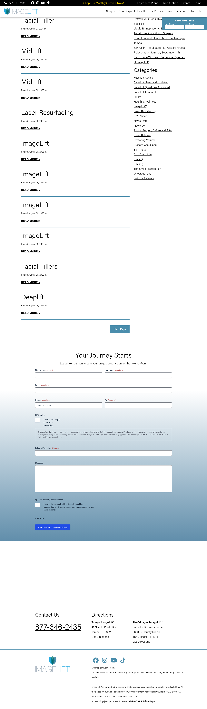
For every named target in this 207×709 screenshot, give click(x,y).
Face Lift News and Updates (151, 82)
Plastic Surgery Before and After (153, 130)
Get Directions (100, 637)
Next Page (120, 329)
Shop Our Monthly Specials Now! (103, 3)
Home (197, 3)
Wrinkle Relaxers (144, 178)
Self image (140, 149)
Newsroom (140, 125)
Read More (29, 36)
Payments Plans (147, 3)
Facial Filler (37, 20)
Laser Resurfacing (47, 112)
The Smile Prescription (147, 168)
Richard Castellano (145, 145)
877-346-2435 (16, 3)
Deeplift (32, 296)
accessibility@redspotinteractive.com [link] (109, 701)
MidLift (31, 50)
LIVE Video (140, 116)
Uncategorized (142, 173)
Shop (201, 11)
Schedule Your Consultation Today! (53, 527)
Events (185, 3)
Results (141, 11)
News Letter (141, 121)
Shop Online (170, 3)
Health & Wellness (145, 101)
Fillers (137, 97)
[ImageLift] (21, 11)
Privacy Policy (108, 667)
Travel (169, 11)
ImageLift (35, 143)
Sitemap (96, 667)
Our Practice (156, 11)
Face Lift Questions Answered (152, 87)
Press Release (142, 135)
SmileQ (138, 159)
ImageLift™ (140, 106)
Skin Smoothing (143, 154)
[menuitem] (148, 2)
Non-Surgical (127, 11)
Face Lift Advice (143, 77)
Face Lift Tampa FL (145, 92)
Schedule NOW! (185, 11)
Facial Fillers (39, 266)
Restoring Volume (144, 140)
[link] (141, 701)
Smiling (138, 164)
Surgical (111, 11)
